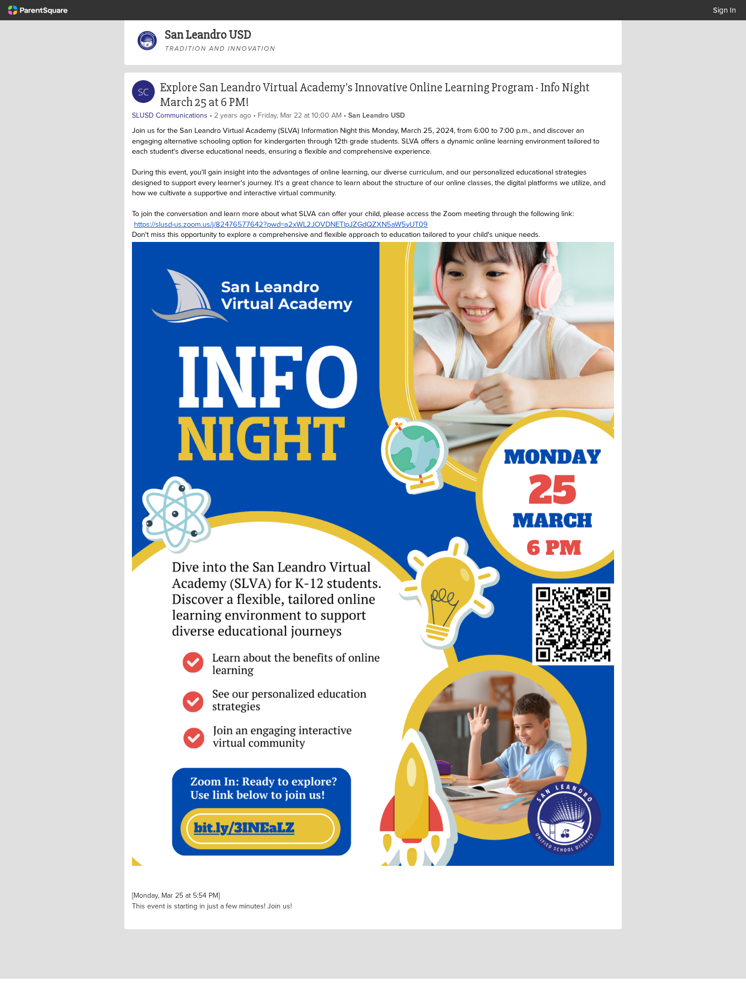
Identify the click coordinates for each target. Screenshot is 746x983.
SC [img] (143, 92)
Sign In (724, 10)
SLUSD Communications (170, 115)
